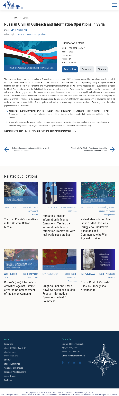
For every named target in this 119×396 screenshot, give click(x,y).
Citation (102, 69)
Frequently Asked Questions (15, 372)
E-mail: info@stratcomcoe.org (73, 356)
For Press (8, 380)
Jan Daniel (11, 30)
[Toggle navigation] (114, 5)
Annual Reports (10, 376)
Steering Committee (12, 364)
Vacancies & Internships (13, 368)
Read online (70, 69)
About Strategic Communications (11, 354)
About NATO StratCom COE (15, 348)
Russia (19, 34)
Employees (8, 344)
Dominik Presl (22, 30)
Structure (7, 360)
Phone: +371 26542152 (71, 352)
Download (87, 69)
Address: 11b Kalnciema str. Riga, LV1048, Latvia (73, 346)
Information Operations (36, 34)
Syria (25, 34)
